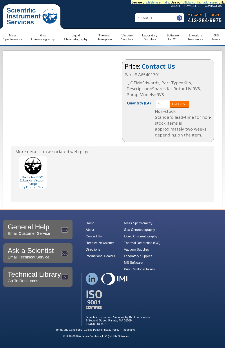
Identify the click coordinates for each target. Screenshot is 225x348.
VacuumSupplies (127, 37)
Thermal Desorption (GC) (142, 243)
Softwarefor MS (173, 37)
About (175, 5)
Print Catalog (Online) (139, 269)
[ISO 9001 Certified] (118, 299)
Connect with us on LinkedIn (92, 279)
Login (214, 15)
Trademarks (128, 329)
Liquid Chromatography (140, 236)
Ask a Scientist (31, 253)
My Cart (195, 15)
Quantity (139, 103)
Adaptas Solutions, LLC (93, 336)
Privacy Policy (110, 329)
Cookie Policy (92, 329)
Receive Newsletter (100, 243)
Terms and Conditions (69, 329)
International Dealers (100, 256)
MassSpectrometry (12, 37)
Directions (93, 249)
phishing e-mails (157, 2)
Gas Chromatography (139, 229)
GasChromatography (43, 37)
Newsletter (192, 5)
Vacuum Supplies (136, 249)
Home (90, 223)
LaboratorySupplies (149, 37)
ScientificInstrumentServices (24, 16)
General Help (29, 229)
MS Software (133, 262)
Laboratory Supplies (138, 256)
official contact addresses (200, 2)
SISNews (216, 37)
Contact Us (213, 5)
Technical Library (34, 276)
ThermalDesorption (104, 37)
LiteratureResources (195, 37)
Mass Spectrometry (138, 223)
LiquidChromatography (75, 37)
